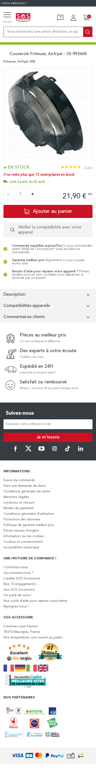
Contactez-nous (15, 567)
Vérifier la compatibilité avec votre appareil (49, 230)
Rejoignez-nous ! (15, 606)
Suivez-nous (20, 413)
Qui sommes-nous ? (18, 573)
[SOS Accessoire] (23, 17)
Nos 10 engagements (19, 584)
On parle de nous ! (17, 595)
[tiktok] (68, 450)
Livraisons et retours (18, 502)
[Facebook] (15, 450)
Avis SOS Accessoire (19, 589)
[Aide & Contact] (60, 18)
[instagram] (54, 450)
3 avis (88, 167)
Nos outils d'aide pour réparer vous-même (35, 601)
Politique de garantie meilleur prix (28, 525)
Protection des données (21, 519)
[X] (28, 450)
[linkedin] (81, 450)
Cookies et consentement (23, 541)
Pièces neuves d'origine (21, 530)
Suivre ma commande (19, 480)
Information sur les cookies (23, 536)
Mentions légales (16, 497)
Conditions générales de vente (26, 491)
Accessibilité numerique (21, 547)
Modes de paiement (18, 508)
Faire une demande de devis (24, 485)
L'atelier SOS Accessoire (21, 578)
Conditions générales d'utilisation (28, 513)
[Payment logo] (48, 755)
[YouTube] (41, 450)
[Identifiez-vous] (73, 18)
